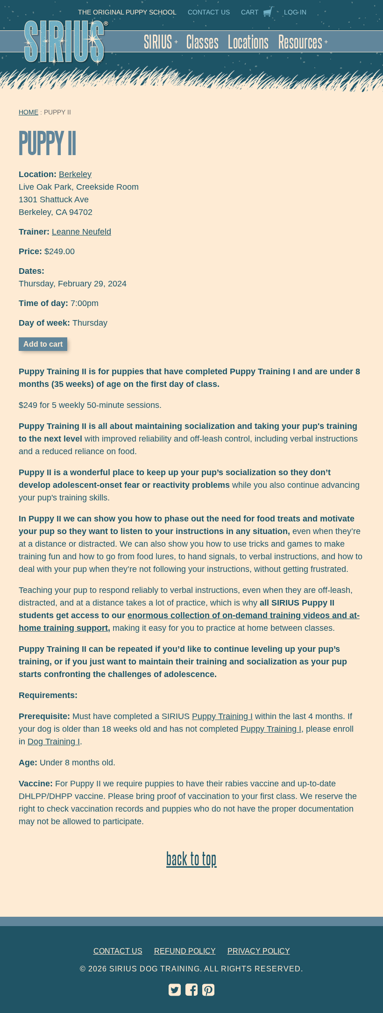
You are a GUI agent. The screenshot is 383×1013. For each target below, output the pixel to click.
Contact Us (209, 12)
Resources (303, 41)
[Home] (75, 47)
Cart (250, 12)
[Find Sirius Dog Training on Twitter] (175, 992)
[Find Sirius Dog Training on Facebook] (191, 992)
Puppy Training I (222, 716)
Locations (248, 41)
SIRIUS (161, 41)
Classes (202, 41)
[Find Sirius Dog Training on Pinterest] (208, 992)
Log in (295, 12)
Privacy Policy (258, 951)
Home (28, 112)
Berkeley (75, 174)
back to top (191, 858)
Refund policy (185, 951)
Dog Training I (54, 741)
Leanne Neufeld (81, 231)
